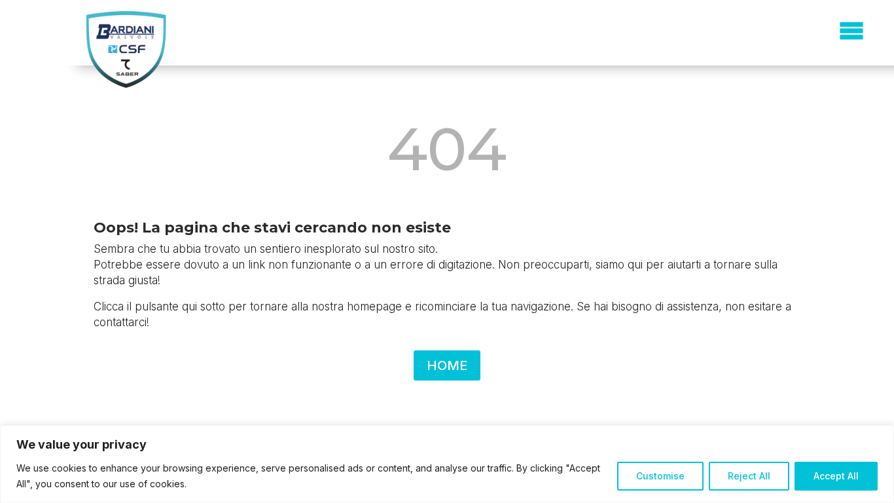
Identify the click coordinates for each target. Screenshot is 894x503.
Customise (660, 475)
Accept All (836, 475)
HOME (447, 365)
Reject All (749, 475)
